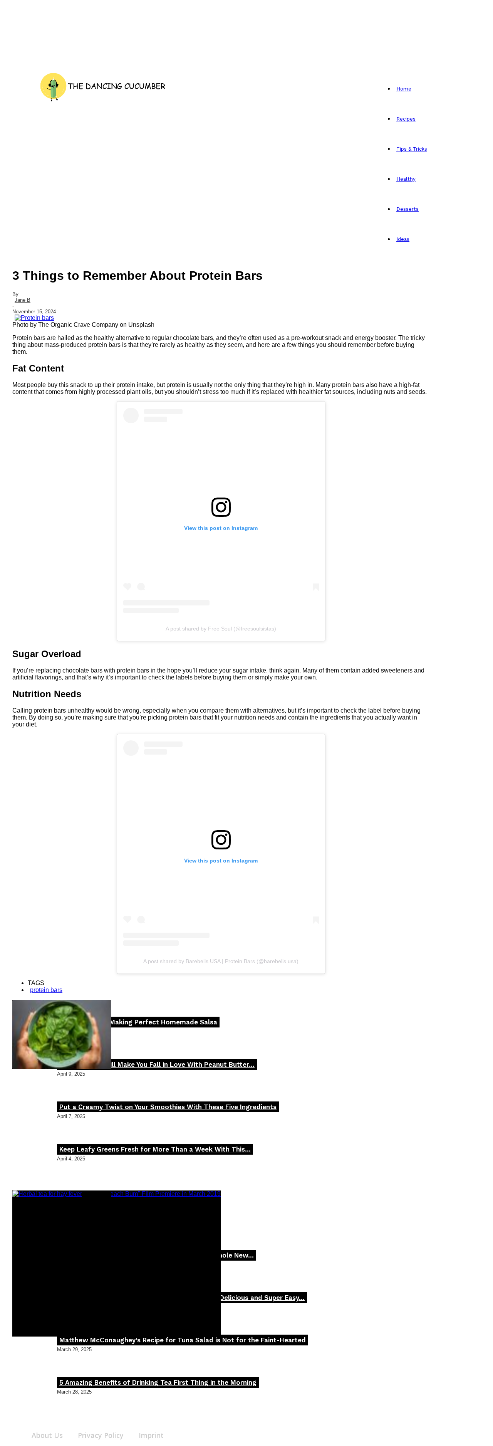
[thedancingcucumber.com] (102, 85)
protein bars (46, 990)
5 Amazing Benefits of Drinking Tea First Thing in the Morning (158, 1382)
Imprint (151, 1435)
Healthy (406, 179)
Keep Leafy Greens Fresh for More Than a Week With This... (155, 1149)
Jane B (22, 300)
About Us (47, 1435)
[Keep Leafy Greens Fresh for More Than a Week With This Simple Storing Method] (61, 1034)
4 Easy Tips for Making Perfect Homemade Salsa (138, 1022)
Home (403, 89)
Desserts (407, 209)
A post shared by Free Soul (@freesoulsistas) (221, 628)
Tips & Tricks (411, 149)
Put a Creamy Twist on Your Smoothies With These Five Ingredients (168, 1107)
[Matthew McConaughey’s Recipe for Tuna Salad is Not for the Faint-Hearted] (116, 1263)
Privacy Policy (101, 1435)
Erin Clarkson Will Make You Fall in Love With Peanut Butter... (157, 1064)
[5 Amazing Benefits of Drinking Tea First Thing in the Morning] (61, 1225)
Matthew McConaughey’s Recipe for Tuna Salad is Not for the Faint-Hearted (182, 1340)
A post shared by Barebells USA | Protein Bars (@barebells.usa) (220, 961)
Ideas (402, 239)
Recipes (406, 119)
